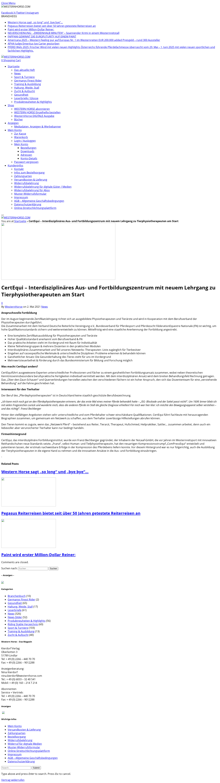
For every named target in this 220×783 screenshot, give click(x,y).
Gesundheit (21, 94)
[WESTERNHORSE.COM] (15, 57)
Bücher (18, 119)
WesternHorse (14, 306)
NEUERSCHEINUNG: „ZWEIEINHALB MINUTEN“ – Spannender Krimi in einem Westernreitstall (63, 33)
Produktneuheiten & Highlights (33, 102)
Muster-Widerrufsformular (30, 194)
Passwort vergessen (26, 162)
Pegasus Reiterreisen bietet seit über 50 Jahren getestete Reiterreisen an (52, 26)
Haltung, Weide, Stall (26, 87)
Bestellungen (28, 148)
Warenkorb (21, 137)
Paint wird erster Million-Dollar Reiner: (31, 29)
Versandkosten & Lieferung (30, 179)
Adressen (26, 155)
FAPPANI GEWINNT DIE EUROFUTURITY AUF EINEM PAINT (42, 36)
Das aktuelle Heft (24, 70)
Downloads (27, 151)
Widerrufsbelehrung (26, 183)
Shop (11, 105)
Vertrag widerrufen (12, 780)
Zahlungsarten (23, 176)
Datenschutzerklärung (27, 204)
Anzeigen (13, 123)
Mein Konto (15, 130)
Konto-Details (29, 158)
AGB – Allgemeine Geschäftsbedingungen (39, 201)
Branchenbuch (17, 596)
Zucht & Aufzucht (24, 91)
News (17, 73)
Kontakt (19, 169)
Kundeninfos (15, 165)
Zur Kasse (20, 133)
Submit (36, 768)
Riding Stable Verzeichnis (23, 624)
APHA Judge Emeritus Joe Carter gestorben (33, 43)
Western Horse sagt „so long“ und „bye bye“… (35, 22)
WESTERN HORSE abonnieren (32, 109)
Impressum (21, 197)
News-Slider (15, 617)
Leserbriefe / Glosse (26, 98)
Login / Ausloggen (25, 140)
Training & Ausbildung (27, 84)
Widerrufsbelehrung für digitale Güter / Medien (43, 186)
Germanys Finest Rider (28, 80)
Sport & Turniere (24, 77)
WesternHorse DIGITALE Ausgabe (34, 116)
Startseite (13, 66)
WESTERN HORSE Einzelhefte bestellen (37, 112)
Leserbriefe (14, 610)
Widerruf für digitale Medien (25, 744)
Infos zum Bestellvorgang (29, 172)
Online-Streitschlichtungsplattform (35, 208)
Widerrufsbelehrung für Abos (32, 190)
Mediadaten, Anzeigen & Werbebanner (37, 126)
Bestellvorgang (17, 736)
